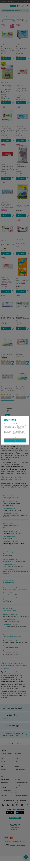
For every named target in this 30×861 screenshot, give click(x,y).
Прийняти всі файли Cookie (15, 440)
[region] (15, 430)
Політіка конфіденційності (19, 433)
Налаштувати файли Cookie (15, 437)
